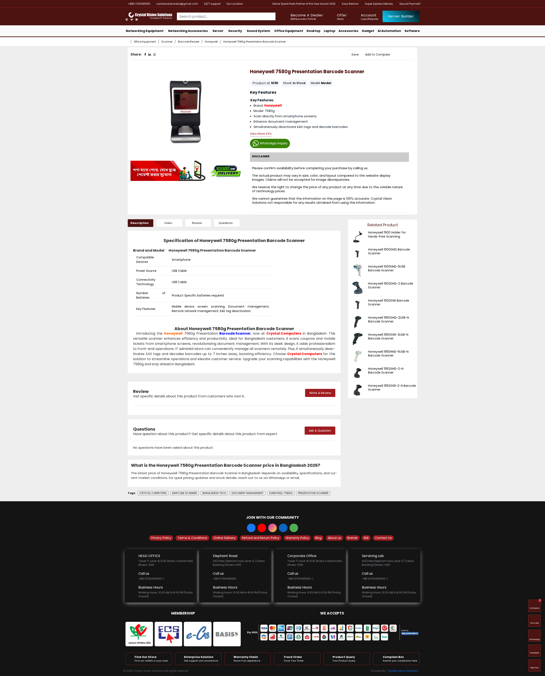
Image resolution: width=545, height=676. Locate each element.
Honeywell (211, 41)
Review (197, 223)
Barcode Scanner (235, 333)
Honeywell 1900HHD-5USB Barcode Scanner (386, 268)
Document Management (248, 493)
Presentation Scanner (313, 493)
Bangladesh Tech (214, 493)
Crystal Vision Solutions (403, 671)
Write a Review (320, 393)
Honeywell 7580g (281, 493)
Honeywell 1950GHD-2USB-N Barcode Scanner (388, 319)
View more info (261, 134)
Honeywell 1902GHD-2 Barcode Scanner (390, 285)
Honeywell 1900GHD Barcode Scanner (389, 251)
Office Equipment (145, 41)
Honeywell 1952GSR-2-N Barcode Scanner (392, 387)
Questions (226, 223)
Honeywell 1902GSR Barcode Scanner (388, 302)
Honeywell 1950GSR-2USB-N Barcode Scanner (388, 336)
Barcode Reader (188, 41)
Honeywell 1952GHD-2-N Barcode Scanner (385, 370)
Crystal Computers (283, 333)
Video (168, 223)
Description (140, 223)
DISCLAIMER (261, 156)
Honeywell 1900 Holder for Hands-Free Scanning (387, 234)
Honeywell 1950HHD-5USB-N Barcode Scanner (388, 353)
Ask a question (320, 430)
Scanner (166, 41)
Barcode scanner (184, 493)
